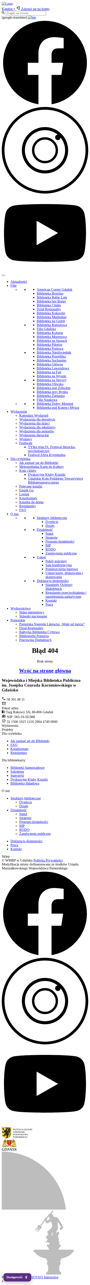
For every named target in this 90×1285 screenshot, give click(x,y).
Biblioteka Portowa (50, 348)
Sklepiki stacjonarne (33, 616)
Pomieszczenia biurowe (61, 569)
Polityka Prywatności (48, 860)
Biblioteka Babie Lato (52, 297)
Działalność (45, 529)
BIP (48, 545)
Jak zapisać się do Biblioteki (38, 463)
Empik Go (26, 490)
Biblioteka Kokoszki (51, 313)
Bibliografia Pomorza (34, 636)
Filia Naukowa (47, 400)
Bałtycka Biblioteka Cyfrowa (39, 632)
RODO (50, 549)
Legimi (24, 494)
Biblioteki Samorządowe (27, 767)
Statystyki (17, 775)
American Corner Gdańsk (54, 289)
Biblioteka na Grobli (51, 321)
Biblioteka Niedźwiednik (54, 352)
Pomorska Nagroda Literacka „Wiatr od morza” (52, 624)
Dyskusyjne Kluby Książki (46, 474)
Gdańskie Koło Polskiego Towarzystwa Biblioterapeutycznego (55, 480)
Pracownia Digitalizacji (35, 640)
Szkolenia (17, 771)
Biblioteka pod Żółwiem (53, 388)
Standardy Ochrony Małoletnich (59, 587)
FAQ (22, 510)
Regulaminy (27, 506)
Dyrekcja (51, 522)
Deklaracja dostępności (53, 581)
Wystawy (25, 439)
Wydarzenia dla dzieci (34, 423)
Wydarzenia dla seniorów (36, 431)
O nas (14, 514)
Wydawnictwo (20, 608)
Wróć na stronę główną (45, 670)
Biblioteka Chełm (49, 305)
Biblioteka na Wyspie (51, 376)
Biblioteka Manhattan (51, 317)
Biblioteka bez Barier (51, 301)
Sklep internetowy (31, 612)
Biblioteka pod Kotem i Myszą (58, 407)
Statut (49, 533)
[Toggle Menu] (3, 275)
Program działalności (59, 541)
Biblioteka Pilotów (49, 344)
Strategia (51, 537)
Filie (13, 285)
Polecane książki (30, 486)
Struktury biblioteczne (52, 518)
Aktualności (18, 281)
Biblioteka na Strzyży (51, 380)
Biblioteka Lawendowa (53, 368)
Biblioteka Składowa (24, 783)
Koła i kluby (27, 470)
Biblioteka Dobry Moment (55, 404)
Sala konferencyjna (58, 565)
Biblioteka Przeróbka (51, 356)
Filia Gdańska (46, 329)
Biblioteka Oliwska (50, 384)
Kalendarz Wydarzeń (33, 415)
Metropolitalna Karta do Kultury (41, 467)
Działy (50, 526)
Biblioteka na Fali (49, 372)
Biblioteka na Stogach (52, 341)
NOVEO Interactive (44, 1277)
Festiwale (25, 443)
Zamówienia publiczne (61, 553)
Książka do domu (31, 502)
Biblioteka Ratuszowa (52, 325)
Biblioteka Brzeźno (50, 293)
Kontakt (51, 600)
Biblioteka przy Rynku (52, 392)
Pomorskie (17, 620)
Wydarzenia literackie (34, 435)
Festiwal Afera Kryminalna (46, 455)
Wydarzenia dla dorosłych (37, 419)
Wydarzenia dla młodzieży (37, 427)
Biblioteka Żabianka (51, 396)
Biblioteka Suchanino (51, 360)
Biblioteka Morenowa (52, 337)
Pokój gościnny (56, 561)
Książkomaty (28, 498)
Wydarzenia (18, 411)
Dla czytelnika (20, 459)
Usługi (41, 557)
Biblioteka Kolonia (50, 333)
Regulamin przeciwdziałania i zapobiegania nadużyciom (65, 594)
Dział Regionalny (49, 309)
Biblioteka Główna (50, 364)
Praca (49, 604)
